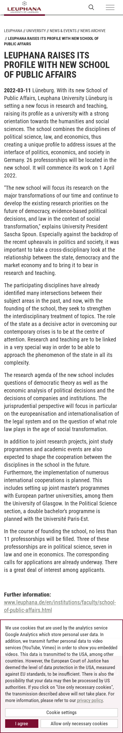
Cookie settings (61, 712)
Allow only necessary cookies (79, 723)
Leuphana (13, 30)
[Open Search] (91, 7)
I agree (21, 723)
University (36, 30)
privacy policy (90, 700)
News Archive (93, 30)
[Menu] (110, 7)
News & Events (63, 30)
